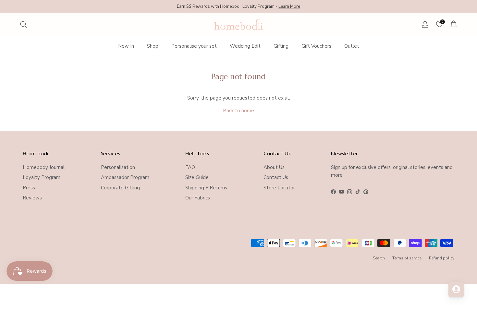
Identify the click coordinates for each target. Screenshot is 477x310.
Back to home (238, 110)
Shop (152, 46)
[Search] (23, 24)
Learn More (289, 6)
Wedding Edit (245, 46)
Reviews (32, 198)
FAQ (190, 167)
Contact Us (275, 177)
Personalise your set (194, 46)
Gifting (281, 46)
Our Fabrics (197, 198)
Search (379, 258)
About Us (274, 167)
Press (29, 188)
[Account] (424, 24)
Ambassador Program (125, 177)
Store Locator (279, 188)
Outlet (351, 46)
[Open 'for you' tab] (456, 289)
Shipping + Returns (206, 188)
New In (126, 46)
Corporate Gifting (120, 188)
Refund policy (441, 258)
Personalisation (118, 167)
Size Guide (197, 177)
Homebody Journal (44, 167)
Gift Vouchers (316, 46)
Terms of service (407, 258)
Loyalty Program (41, 177)
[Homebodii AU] (238, 24)
